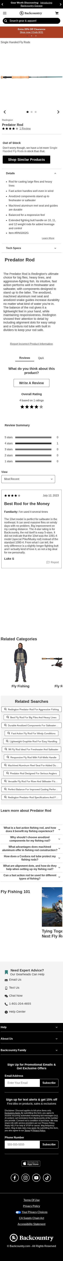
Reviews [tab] (24, 350)
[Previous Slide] (2, 4)
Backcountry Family (13, 1046)
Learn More (48, 234)
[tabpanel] (31, 466)
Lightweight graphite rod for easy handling (33, 733)
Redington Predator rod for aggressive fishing (33, 701)
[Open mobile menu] (5, 13)
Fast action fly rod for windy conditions (33, 725)
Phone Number (14, 1133)
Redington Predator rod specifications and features (34, 789)
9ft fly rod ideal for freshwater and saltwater (33, 741)
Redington (7, 120)
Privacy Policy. (43, 1126)
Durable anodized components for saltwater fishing (35, 717)
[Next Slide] (60, 4)
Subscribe (49, 1079)
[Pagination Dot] (27, 36)
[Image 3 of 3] (36, 112)
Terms (32, 1126)
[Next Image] (58, 112)
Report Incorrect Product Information (31, 336)
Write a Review (31, 375)
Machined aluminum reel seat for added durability (34, 757)
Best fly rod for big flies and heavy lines (33, 709)
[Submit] (5, 21)
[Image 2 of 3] (32, 112)
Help (4, 1023)
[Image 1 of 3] (28, 112)
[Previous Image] (5, 112)
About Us (6, 1034)
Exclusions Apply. (13, 1109)
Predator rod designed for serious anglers (33, 765)
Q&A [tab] (41, 350)
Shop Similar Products (26, 159)
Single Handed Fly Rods (15, 42)
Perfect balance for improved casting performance (34, 781)
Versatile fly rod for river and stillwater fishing (33, 773)
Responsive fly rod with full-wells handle (33, 749)
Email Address (14, 1071)
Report (55, 554)
